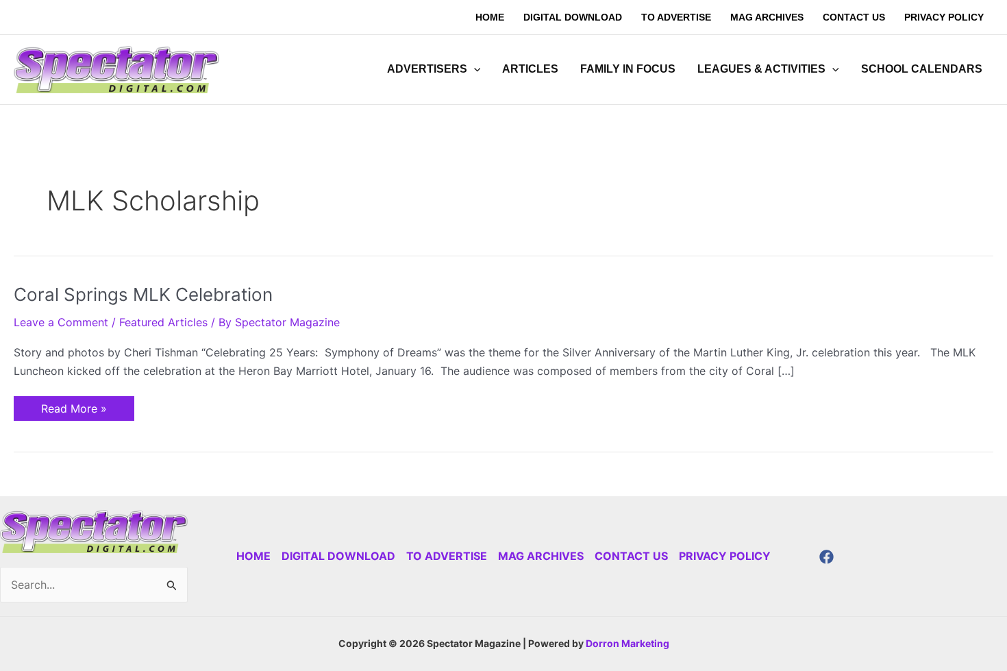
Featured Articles (163, 322)
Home (253, 556)
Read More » (73, 405)
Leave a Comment (61, 322)
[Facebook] (826, 557)
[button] (474, 69)
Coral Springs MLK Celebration (143, 294)
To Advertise (446, 556)
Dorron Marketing (627, 643)
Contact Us (631, 556)
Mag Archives (541, 556)
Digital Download (338, 556)
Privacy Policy (725, 556)
